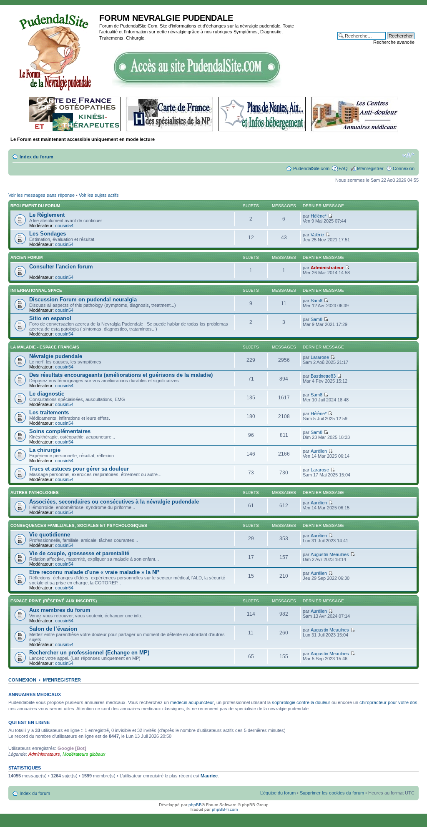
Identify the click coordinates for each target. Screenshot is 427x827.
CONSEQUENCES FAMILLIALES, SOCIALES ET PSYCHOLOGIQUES (78, 525)
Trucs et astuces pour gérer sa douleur (79, 469)
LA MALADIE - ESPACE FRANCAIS (44, 347)
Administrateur (327, 267)
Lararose (320, 357)
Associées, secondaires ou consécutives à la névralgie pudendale (114, 502)
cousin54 (64, 225)
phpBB (195, 804)
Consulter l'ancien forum (61, 266)
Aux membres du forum (59, 610)
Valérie (317, 234)
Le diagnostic (46, 394)
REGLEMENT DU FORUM (35, 205)
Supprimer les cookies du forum (332, 792)
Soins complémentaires (59, 431)
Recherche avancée (393, 42)
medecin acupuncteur (192, 702)
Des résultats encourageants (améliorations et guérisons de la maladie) (121, 375)
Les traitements (49, 412)
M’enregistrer (370, 168)
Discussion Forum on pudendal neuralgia (83, 299)
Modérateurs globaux (84, 754)
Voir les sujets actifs (99, 195)
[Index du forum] (54, 51)
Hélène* (319, 215)
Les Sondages (47, 234)
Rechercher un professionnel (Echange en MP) (89, 652)
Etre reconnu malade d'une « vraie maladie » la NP (94, 572)
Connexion (403, 168)
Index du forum (36, 156)
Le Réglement (47, 215)
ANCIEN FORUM (26, 257)
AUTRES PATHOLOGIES (34, 492)
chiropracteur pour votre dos (388, 702)
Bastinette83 (323, 375)
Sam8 (316, 300)
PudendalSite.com (311, 168)
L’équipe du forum (278, 792)
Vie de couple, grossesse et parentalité (79, 553)
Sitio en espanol (50, 318)
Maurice (209, 775)
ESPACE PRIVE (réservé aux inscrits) (53, 601)
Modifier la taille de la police (408, 155)
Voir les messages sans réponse (41, 195)
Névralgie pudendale (55, 356)
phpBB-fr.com (225, 809)
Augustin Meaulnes (330, 554)
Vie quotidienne (49, 534)
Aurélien (319, 451)
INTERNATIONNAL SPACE (36, 290)
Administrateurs (44, 754)
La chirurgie (44, 450)
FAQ (343, 168)
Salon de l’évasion (53, 629)
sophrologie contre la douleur (301, 702)
